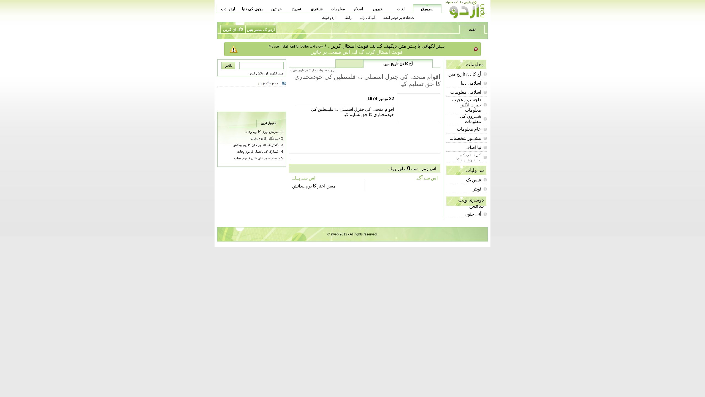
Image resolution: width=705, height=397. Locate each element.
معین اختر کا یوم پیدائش (314, 186)
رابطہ (348, 18)
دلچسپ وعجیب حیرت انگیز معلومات (466, 104)
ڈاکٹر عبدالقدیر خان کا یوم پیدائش (255, 145)
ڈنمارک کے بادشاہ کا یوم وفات (257, 152)
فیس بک (473, 180)
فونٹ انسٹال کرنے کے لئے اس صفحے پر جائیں (356, 52)
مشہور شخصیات (465, 138)
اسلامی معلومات (465, 92)
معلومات (322, 70)
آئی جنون (473, 214)
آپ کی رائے (367, 18)
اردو (333, 70)
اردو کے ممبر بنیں (261, 29)
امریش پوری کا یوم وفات (261, 132)
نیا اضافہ (473, 147)
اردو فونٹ (328, 18)
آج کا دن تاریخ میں (464, 74)
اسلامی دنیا (471, 83)
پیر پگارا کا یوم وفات (264, 138)
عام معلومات (469, 129)
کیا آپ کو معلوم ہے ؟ (469, 157)
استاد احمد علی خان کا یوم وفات (256, 158)
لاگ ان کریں (233, 29)
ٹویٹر (477, 189)
